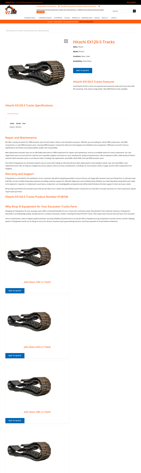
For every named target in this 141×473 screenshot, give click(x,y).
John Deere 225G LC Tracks (37, 346)
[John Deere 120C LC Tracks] (29, 232)
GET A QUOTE (131, 2)
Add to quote (82, 70)
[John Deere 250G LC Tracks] (29, 427)
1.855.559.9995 (20, 2)
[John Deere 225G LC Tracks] (29, 297)
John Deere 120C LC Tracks (37, 282)
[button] (66, 41)
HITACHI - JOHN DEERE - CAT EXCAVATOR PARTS (63, 22)
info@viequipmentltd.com (34, 2)
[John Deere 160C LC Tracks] (29, 362)
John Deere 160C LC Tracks (37, 411)
